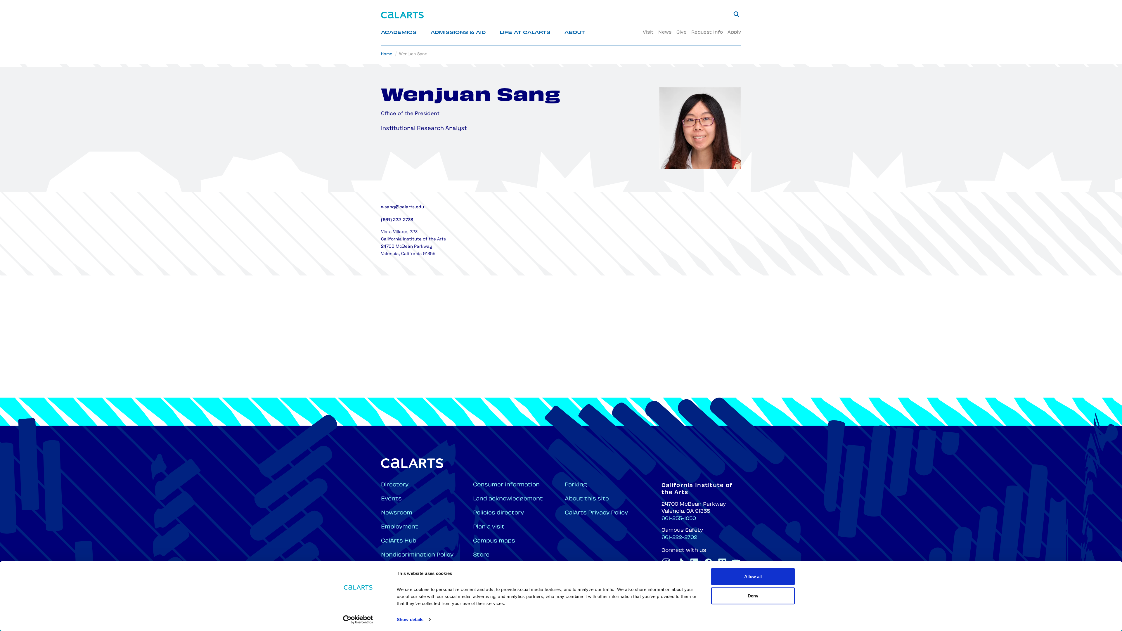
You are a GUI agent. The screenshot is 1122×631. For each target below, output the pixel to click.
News (664, 32)
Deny (753, 595)
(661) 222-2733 (397, 220)
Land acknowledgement (508, 499)
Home (386, 54)
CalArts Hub (398, 541)
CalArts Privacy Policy (596, 513)
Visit (648, 32)
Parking (576, 485)
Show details (410, 619)
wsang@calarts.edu (402, 207)
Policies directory (498, 513)
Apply (734, 32)
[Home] (402, 15)
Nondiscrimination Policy (417, 555)
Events (391, 499)
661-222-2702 (679, 537)
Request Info (707, 32)
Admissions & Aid (458, 33)
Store (481, 555)
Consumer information (506, 485)
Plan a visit (489, 527)
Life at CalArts (525, 33)
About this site (587, 499)
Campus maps (494, 541)
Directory (394, 485)
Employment (399, 527)
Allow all (753, 576)
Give (681, 32)
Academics (399, 33)
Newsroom (396, 513)
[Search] (736, 14)
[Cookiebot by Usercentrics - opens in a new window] (358, 619)
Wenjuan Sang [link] (413, 54)
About (575, 33)
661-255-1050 (679, 518)
